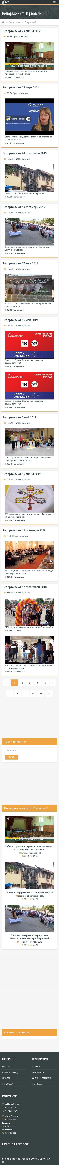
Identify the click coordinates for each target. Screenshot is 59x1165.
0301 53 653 (10, 1126)
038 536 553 (10, 1119)
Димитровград (10, 1072)
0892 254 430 (11, 1110)
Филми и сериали (16, 1032)
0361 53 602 (10, 1133)
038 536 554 (10, 1107)
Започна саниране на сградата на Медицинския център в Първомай (29, 937)
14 (33, 693)
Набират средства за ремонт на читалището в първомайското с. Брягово (29, 848)
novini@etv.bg (11, 1116)
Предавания (38, 1072)
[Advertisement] (29, 721)
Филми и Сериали (41, 1078)
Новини (8, 1059)
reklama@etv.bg (12, 1104)
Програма (37, 1083)
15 (41, 693)
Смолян (6, 1078)
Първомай (30, 22)
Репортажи (15, 22)
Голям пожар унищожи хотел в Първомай (29, 892)
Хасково (6, 1066)
